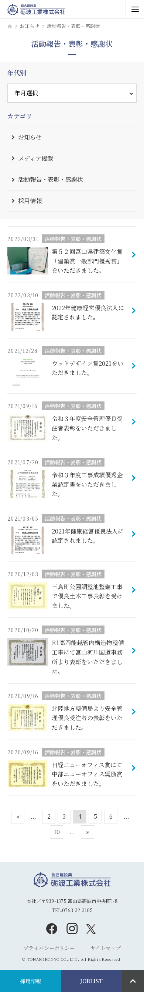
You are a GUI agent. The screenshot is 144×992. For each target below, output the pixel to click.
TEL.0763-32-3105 (72, 910)
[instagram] (72, 928)
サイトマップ (105, 948)
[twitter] (92, 928)
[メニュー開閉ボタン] (135, 9)
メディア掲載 (35, 158)
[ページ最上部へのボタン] (133, 981)
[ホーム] (9, 26)
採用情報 (30, 200)
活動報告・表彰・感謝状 (50, 179)
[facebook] (52, 928)
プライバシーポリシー (49, 948)
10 (57, 832)
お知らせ (29, 25)
